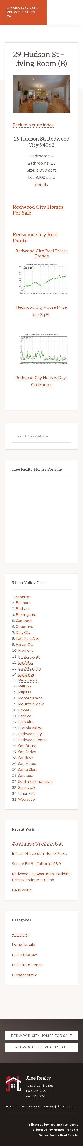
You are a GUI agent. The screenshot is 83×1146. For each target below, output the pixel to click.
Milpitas (24, 692)
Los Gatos (26, 674)
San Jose (25, 758)
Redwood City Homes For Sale (38, 210)
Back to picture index (33, 125)
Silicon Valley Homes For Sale (55, 1129)
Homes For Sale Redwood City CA (22, 12)
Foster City (25, 645)
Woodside (26, 799)
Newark (24, 710)
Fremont (25, 650)
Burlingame (26, 615)
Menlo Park (28, 680)
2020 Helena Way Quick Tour (37, 843)
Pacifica (24, 716)
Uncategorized (24, 975)
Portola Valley (30, 728)
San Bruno (27, 746)
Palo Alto (26, 722)
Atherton (23, 597)
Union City (26, 794)
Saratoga (25, 776)
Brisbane (23, 609)
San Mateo (27, 764)
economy (20, 934)
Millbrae (25, 686)
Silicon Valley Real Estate (58, 1135)
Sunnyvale (27, 788)
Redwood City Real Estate (35, 238)
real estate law (24, 955)
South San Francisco (35, 782)
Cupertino (24, 627)
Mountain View (31, 704)
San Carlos (27, 752)
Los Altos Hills (29, 668)
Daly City (23, 633)
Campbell (24, 621)
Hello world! (22, 890)
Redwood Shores (32, 740)
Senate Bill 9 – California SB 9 (36, 864)
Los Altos (25, 662)
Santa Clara (27, 770)
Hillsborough (29, 656)
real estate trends (27, 965)
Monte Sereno (30, 698)
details (41, 184)
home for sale (23, 944)
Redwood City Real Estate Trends (42, 253)
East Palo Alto (27, 639)
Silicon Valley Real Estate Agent (53, 1124)
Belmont (23, 603)
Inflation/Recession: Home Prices (39, 854)
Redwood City (30, 734)
